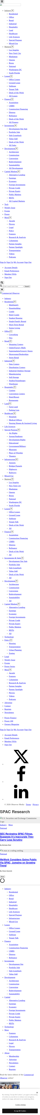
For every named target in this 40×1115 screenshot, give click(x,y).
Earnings (12, 178)
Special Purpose (15, 40)
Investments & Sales (12, 558)
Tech (6, 204)
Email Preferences (11, 271)
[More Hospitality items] (14, 387)
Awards (12, 221)
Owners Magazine (11, 724)
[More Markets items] (12, 46)
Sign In (3, 262)
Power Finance (10, 718)
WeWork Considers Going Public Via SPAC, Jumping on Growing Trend (18, 862)
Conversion (13, 158)
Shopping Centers (16, 344)
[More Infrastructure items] (16, 459)
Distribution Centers (17, 367)
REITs (11, 198)
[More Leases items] (11, 76)
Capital (7, 997)
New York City (15, 53)
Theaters (12, 456)
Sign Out (27, 262)
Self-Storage (14, 377)
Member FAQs (10, 274)
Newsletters (9, 712)
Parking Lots (14, 410)
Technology (9, 637)
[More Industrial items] (13, 361)
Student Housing (15, 318)
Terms (28, 804)
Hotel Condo (14, 315)
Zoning (12, 653)
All (10, 528)
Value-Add (13, 139)
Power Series (9, 666)
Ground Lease (14, 83)
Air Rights (13, 433)
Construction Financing (18, 109)
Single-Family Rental (17, 321)
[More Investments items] (15, 125)
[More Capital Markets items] (18, 171)
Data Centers (14, 364)
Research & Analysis (17, 237)
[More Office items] (11, 331)
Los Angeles (14, 50)
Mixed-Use (13, 43)
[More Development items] (16, 148)
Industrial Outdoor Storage (19, 371)
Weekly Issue (9, 208)
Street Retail (14, 357)
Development (9, 148)
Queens (12, 60)
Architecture (14, 152)
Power (7, 214)
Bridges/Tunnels (15, 466)
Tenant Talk (13, 89)
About (6, 1053)
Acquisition (13, 102)
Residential (13, 14)
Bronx (11, 63)
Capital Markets (10, 171)
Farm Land (13, 407)
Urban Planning (15, 650)
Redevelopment (15, 162)
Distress (12, 112)
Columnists (13, 240)
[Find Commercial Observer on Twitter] (21, 764)
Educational (13, 443)
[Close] (37, 1093)
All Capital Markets (17, 201)
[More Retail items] (10, 341)
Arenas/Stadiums (16, 436)
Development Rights (17, 440)
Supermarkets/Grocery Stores (21, 351)
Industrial (13, 24)
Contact (7, 706)
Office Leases (14, 79)
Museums (13, 449)
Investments (9, 125)
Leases (7, 76)
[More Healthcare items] (14, 413)
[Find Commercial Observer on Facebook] (21, 782)
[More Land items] (10, 403)
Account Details (10, 267)
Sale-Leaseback (15, 135)
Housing (12, 643)
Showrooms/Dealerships (18, 354)
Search (27, 286)
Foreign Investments (17, 185)
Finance (7, 99)
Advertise (8, 703)
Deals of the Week (16, 93)
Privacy (36, 804)
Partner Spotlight (16, 247)
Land (11, 30)
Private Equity (14, 191)
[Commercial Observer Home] (10, 5)
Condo (11, 311)
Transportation (15, 250)
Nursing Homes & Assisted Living (23, 423)
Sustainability (14, 165)
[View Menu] (2, 1)
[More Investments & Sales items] (22, 558)
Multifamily (14, 305)
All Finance (13, 122)
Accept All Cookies (20, 1111)
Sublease (12, 86)
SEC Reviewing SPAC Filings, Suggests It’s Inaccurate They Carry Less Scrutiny (17, 836)
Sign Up (9, 262)
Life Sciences (14, 37)
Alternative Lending (17, 175)
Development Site (16, 964)
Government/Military (17, 446)
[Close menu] (2, 289)
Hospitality (13, 27)
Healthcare (13, 33)
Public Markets (15, 194)
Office (11, 17)
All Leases (13, 96)
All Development (16, 168)
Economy (13, 181)
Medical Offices (15, 420)
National (12, 66)
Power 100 (8, 721)
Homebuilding (14, 308)
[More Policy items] (11, 640)
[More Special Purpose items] (18, 430)
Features (12, 234)
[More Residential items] (14, 301)
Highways (13, 469)
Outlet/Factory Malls (17, 348)
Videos (11, 254)
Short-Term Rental (16, 325)
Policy (11, 231)
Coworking (13, 334)
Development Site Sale (18, 129)
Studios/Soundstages (17, 380)
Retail (11, 20)
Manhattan (13, 56)
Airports (12, 463)
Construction (14, 155)
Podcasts (12, 257)
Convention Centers (17, 394)
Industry (7, 298)
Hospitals (12, 417)
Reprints (7, 709)
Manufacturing (15, 374)
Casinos (12, 390)
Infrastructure (9, 459)
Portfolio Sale (14, 132)
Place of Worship (16, 453)
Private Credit (14, 188)
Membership (14, 1056)
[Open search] (2, 282)
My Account (19, 262)
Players (12, 224)
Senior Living (14, 328)
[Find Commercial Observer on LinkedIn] (21, 799)
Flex (10, 338)
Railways (12, 472)
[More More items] (10, 217)
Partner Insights (15, 244)
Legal (11, 227)
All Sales (12, 145)
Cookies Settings (20, 1105)
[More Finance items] (12, 99)
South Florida (14, 73)
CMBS (11, 106)
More (6, 217)
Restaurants (13, 400)
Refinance (13, 116)
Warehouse (13, 384)
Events (7, 211)
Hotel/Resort (14, 397)
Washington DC (15, 70)
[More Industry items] (12, 10)
